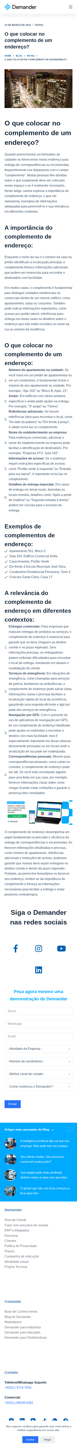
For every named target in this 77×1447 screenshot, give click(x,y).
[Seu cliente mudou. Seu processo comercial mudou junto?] (10, 1159)
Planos (9, 1251)
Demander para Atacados (22, 1332)
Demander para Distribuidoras (26, 1337)
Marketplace (13, 1322)
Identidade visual (16, 1261)
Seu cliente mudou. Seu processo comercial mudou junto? (42, 1159)
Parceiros (11, 1235)
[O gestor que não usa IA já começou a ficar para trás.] (10, 1191)
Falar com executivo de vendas (26, 1225)
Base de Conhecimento (21, 1311)
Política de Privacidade (21, 1246)
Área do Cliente (15, 1220)
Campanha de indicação (22, 1256)
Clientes (10, 1240)
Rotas (39, 25)
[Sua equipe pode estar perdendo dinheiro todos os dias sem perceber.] (10, 1175)
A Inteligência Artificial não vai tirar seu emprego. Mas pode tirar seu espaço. (44, 1143)
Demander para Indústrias (23, 1327)
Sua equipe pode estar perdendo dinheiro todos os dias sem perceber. (44, 1175)
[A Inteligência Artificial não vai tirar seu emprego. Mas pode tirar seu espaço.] (10, 1143)
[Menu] (70, 7)
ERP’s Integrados (17, 1230)
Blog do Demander (18, 1317)
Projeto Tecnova (16, 1266)
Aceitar (30, 1439)
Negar (47, 1439)
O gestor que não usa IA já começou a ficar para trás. (45, 1191)
